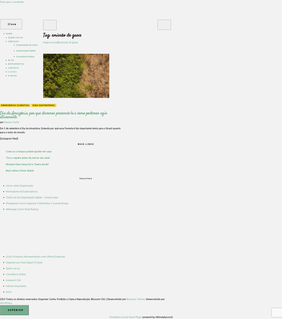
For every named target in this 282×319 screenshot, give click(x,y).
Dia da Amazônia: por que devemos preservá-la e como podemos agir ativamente (53, 115)
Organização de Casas (27, 45)
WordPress (6, 303)
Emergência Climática (15, 105)
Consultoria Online (25, 56)
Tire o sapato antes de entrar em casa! (28, 157)
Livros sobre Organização (19, 185)
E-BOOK (12, 76)
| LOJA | (12, 72)
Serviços (13, 41)
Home (9, 34)
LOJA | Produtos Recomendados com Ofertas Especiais (35, 256)
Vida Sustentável (44, 105)
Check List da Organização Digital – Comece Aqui (32, 197)
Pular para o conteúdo (12, 2)
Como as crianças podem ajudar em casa (28, 151)
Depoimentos (16, 64)
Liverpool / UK (13, 280)
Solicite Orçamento (16, 286)
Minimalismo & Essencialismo (22, 191)
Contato (13, 68)
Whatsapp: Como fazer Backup (22, 209)
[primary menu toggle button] (50, 25)
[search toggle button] (164, 25)
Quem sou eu (15, 38)
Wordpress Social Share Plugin (125, 317)
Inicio (9, 292)
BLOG (11, 60)
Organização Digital (26, 51)
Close (12, 24)
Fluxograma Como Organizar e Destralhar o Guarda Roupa (37, 203)
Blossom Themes (136, 299)
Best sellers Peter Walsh (20, 170)
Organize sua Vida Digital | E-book (24, 262)
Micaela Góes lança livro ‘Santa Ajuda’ (27, 164)
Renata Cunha (11, 122)
